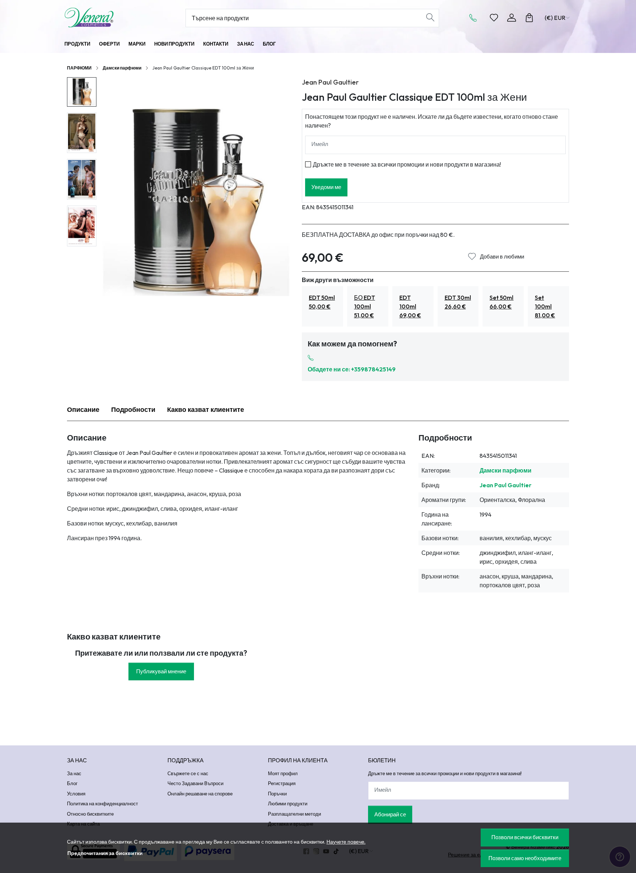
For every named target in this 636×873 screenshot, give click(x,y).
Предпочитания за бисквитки (105, 853)
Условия (76, 794)
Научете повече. (345, 841)
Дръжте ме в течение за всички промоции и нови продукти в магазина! (407, 164)
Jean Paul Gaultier (330, 82)
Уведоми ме (326, 186)
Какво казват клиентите (205, 409)
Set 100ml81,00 (545, 306)
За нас (245, 44)
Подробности (133, 409)
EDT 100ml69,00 (410, 306)
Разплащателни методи (294, 814)
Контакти (215, 44)
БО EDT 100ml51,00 (364, 306)
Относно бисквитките (90, 814)
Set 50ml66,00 (501, 302)
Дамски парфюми (122, 68)
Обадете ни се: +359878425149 (352, 369)
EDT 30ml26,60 (458, 302)
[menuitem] (81, 92)
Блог (269, 44)
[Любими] (494, 17)
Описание (83, 409)
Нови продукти (174, 44)
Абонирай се (390, 814)
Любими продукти (287, 803)
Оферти (109, 44)
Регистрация (282, 783)
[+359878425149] (475, 17)
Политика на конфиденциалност (102, 803)
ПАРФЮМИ (79, 68)
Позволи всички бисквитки (524, 837)
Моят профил (283, 773)
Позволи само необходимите (524, 858)
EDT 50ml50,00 (322, 302)
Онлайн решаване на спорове (200, 794)
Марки (136, 44)
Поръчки (277, 794)
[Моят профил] (511, 17)
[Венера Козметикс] (110, 17)
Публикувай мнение (161, 671)
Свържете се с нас (187, 773)
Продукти (77, 44)
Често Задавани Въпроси (195, 783)
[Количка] (529, 17)
